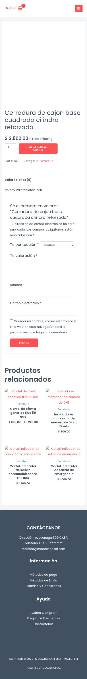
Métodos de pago (43, 575)
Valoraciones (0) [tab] (18, 180)
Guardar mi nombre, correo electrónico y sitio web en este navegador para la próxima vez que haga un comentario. (43, 327)
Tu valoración (23, 255)
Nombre (17, 285)
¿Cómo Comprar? (43, 613)
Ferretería (47, 161)
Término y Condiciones (43, 586)
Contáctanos (43, 624)
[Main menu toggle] (79, 8)
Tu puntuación (24, 244)
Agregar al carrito (38, 148)
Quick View (23, 397)
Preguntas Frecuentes (43, 618)
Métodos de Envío (43, 580)
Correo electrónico (25, 303)
